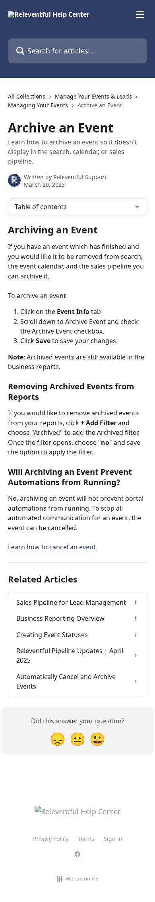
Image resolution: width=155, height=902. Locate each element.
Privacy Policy (50, 839)
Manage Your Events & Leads (93, 96)
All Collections (26, 96)
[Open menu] (140, 14)
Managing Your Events (38, 105)
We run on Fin (82, 878)
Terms (86, 839)
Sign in (113, 839)
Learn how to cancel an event (52, 547)
